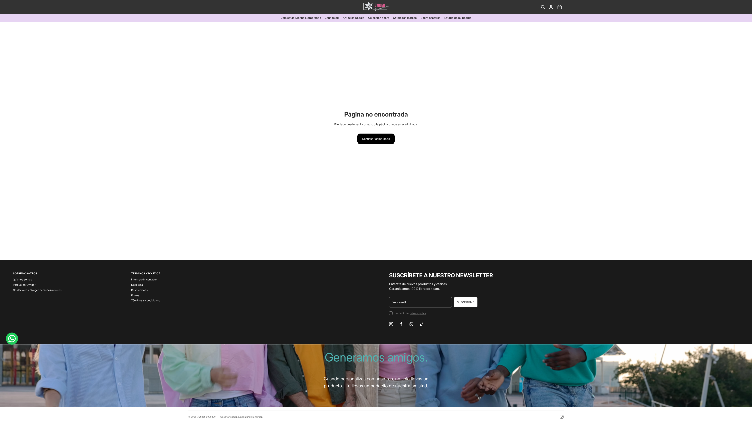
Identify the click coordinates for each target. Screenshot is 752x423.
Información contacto (144, 279)
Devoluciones (139, 290)
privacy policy (417, 313)
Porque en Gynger (24, 284)
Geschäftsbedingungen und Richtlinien (241, 416)
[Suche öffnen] (543, 7)
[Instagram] (561, 416)
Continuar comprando (376, 138)
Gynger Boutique (206, 416)
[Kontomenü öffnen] (551, 7)
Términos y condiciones (145, 300)
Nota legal (137, 284)
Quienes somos (22, 279)
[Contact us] (12, 339)
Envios (135, 295)
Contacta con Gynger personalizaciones (37, 290)
